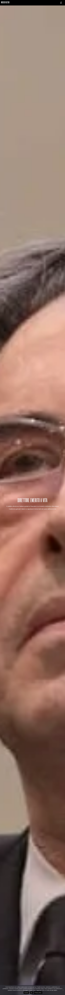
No (31, 992)
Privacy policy (38, 992)
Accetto (26, 992)
